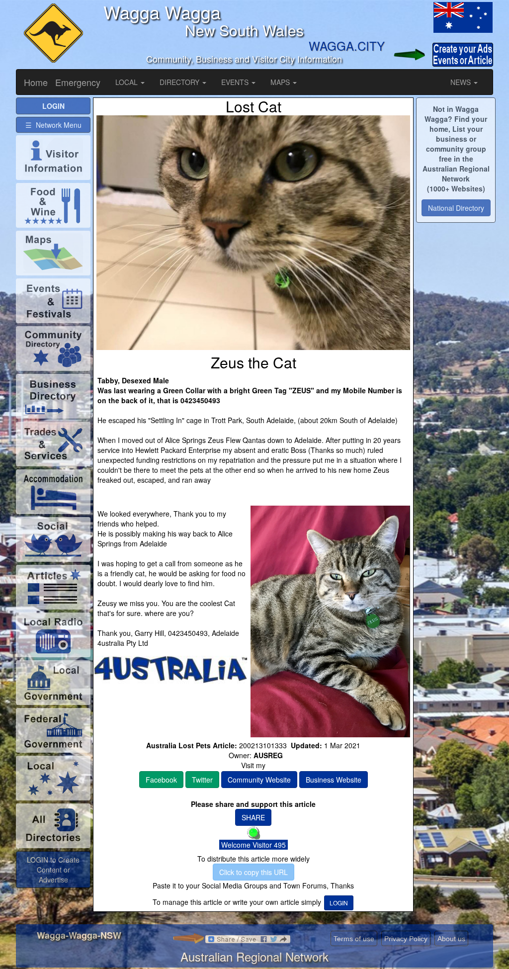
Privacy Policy (405, 939)
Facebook (161, 780)
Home (36, 82)
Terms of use (354, 939)
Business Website (333, 780)
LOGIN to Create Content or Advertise (53, 869)
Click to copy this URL (253, 872)
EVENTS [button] (236, 82)
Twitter (202, 780)
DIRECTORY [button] (180, 82)
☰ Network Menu (53, 125)
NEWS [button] (461, 82)
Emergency (77, 82)
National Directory (456, 208)
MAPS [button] (281, 82)
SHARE (253, 817)
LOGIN (339, 902)
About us (451, 939)
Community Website (259, 780)
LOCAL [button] (127, 82)
